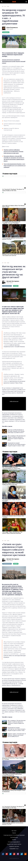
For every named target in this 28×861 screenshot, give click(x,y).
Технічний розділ (14, 837)
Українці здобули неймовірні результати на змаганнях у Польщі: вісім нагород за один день (13, 151)
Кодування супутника (14, 846)
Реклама (14, 839)
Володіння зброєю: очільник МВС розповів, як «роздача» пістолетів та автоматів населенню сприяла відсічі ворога (14, 158)
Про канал (14, 830)
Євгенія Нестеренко (12, 281)
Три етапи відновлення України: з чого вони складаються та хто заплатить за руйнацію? (14, 165)
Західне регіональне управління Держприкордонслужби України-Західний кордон (13, 61)
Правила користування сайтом (14, 844)
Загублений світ (7, 286)
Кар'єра (14, 833)
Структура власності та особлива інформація (14, 835)
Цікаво (15, 286)
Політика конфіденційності (14, 842)
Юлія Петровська (12, 27)
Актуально (5, 32)
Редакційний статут (14, 848)
